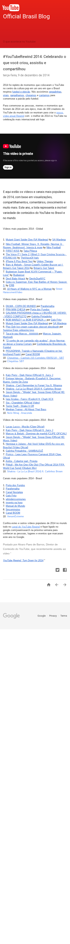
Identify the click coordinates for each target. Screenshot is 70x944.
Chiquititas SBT (15, 361)
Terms (63, 615)
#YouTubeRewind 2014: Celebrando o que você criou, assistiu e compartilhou (34, 62)
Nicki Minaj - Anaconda (19, 413)
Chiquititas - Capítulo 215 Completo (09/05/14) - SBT (35, 357)
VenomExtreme (15, 516)
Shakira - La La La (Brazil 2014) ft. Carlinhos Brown (35, 471)
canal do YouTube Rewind (26, 526)
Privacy (53, 615)
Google (42, 615)
